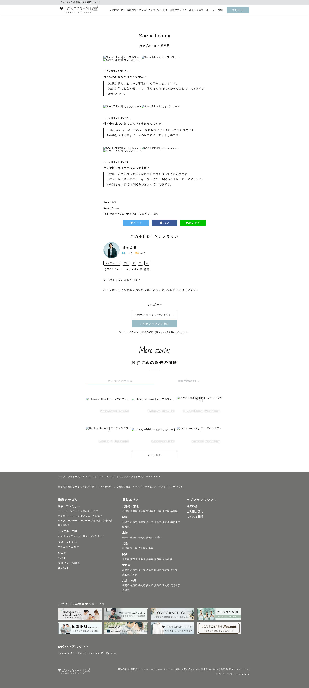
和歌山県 (167, 559)
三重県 (158, 537)
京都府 (134, 559)
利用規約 (133, 669)
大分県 (158, 585)
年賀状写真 (64, 525)
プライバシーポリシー (151, 669)
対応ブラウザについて (238, 669)
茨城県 (126, 522)
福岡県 (126, 585)
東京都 (166, 522)
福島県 (174, 511)
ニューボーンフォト (69, 511)
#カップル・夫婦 (135, 213)
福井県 (150, 548)
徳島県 (166, 570)
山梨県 (126, 526)
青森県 (134, 511)
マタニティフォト (67, 516)
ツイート (137, 222)
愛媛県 (126, 574)
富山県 (134, 548)
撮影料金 (192, 506)
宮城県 (150, 511)
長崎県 (142, 585)
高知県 (134, 574)
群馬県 (142, 522)
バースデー (84, 520)
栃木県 (134, 522)
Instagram (64, 653)
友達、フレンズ (67, 542)
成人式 (69, 547)
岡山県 (142, 570)
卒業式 (61, 547)
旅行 (76, 547)
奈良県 (158, 559)
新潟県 (126, 548)
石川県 (142, 548)
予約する (238, 9)
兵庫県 (150, 559)
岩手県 (142, 511)
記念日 (61, 536)
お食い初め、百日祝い (90, 516)
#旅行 (113, 213)
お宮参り (85, 511)
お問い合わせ (188, 669)
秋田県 (158, 511)
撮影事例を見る (178, 10)
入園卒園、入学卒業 (102, 520)
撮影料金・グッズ (136, 10)
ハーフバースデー (67, 520)
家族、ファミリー (69, 506)
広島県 (150, 570)
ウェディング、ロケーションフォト (85, 536)
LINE (102, 653)
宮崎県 (166, 585)
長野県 (126, 537)
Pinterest (111, 653)
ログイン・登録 (214, 10)
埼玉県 (150, 522)
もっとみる (154, 455)
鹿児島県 (175, 585)
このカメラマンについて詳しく (154, 314)
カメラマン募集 (172, 669)
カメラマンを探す (158, 10)
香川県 (174, 570)
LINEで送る (194, 222)
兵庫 (114, 202)
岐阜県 (134, 537)
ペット (62, 557)
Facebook (93, 653)
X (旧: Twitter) (78, 653)
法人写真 (63, 568)
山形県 (166, 511)
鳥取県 (126, 570)
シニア (62, 552)
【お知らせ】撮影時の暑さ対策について (80, 2)
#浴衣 (121, 213)
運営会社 (122, 669)
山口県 (158, 570)
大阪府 (142, 559)
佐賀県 (134, 585)
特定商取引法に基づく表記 (210, 669)
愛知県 (150, 537)
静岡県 (142, 537)
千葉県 (158, 522)
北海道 (126, 511)
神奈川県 (175, 522)
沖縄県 (126, 590)
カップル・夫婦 (67, 531)
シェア (165, 222)
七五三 (94, 511)
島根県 (134, 570)
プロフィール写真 (69, 563)
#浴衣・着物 (152, 213)
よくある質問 (196, 10)
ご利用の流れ (117, 10)
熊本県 (150, 585)
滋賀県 (126, 559)
